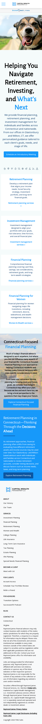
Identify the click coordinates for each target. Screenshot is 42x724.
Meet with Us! (9, 571)
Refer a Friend (9, 590)
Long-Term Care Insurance (14, 544)
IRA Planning (8, 556)
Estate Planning (9, 552)
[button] (6, 499)
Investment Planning (11, 517)
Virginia (6, 625)
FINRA (29, 688)
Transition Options (10, 600)
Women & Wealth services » (21, 323)
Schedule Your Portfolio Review (16, 586)
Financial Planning (10, 522)
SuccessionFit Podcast (12, 605)
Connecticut (8, 621)
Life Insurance (9, 539)
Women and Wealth (11, 530)
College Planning (9, 535)
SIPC (34, 688)
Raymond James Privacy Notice (15, 709)
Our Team (7, 507)
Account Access (9, 581)
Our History (8, 503)
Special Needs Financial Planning (16, 561)
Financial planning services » (21, 280)
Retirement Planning (11, 526)
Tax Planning (8, 548)
